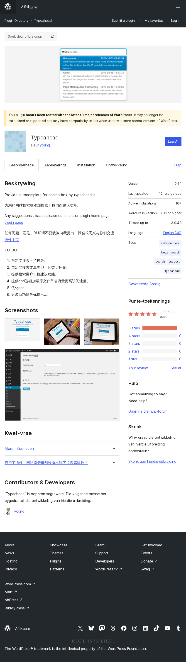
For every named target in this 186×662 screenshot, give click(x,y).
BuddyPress (17, 608)
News (9, 553)
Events (146, 553)
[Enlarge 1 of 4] (34, 324)
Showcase (58, 545)
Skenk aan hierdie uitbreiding (152, 461)
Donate (149, 561)
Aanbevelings (55, 165)
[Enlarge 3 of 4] (113, 324)
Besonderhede (21, 165)
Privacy (11, 569)
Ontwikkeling (116, 165)
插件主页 (12, 239)
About (10, 545)
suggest (174, 261)
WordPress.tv (108, 569)
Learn (100, 545)
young (45, 145)
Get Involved (151, 545)
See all (176, 368)
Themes (56, 553)
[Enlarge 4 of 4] (113, 355)
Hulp (177, 165)
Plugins (55, 561)
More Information (19, 448)
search (160, 261)
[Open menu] (178, 7)
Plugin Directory (17, 20)
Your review (138, 368)
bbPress (14, 600)
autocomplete (170, 243)
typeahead (172, 271)
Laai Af (173, 141)
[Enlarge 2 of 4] (74, 324)
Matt (11, 592)
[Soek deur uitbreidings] (52, 36)
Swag (147, 569)
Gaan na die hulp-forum (147, 411)
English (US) (172, 233)
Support (101, 553)
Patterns (57, 569)
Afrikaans (23, 628)
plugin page (14, 222)
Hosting (11, 561)
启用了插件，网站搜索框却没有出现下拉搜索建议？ (46, 463)
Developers (104, 561)
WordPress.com (20, 584)
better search (170, 252)
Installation (86, 165)
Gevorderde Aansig (144, 284)
